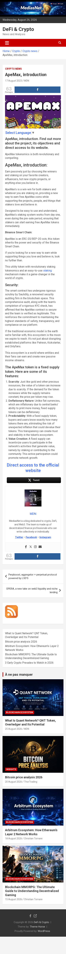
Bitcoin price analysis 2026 (21, 641)
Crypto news (13, 68)
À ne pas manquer (19, 674)
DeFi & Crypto (18, 29)
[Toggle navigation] (7, 43)
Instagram (45, 537)
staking (47, 270)
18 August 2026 (13, 838)
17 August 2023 (13, 80)
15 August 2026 (13, 899)
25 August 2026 (13, 729)
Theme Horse (37, 926)
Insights (11, 769)
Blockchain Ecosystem (19, 712)
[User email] (40, 547)
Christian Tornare (33, 838)
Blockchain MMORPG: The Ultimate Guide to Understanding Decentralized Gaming (32, 891)
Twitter (19, 537)
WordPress (44, 931)
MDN (26, 80)
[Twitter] (30, 547)
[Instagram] (35, 547)
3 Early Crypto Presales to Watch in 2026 (29, 662)
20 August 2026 (13, 781)
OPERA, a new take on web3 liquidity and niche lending (32, 590)
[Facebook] (25, 547)
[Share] (37, 89)
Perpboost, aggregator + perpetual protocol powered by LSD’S (32, 576)
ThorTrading (30, 781)
